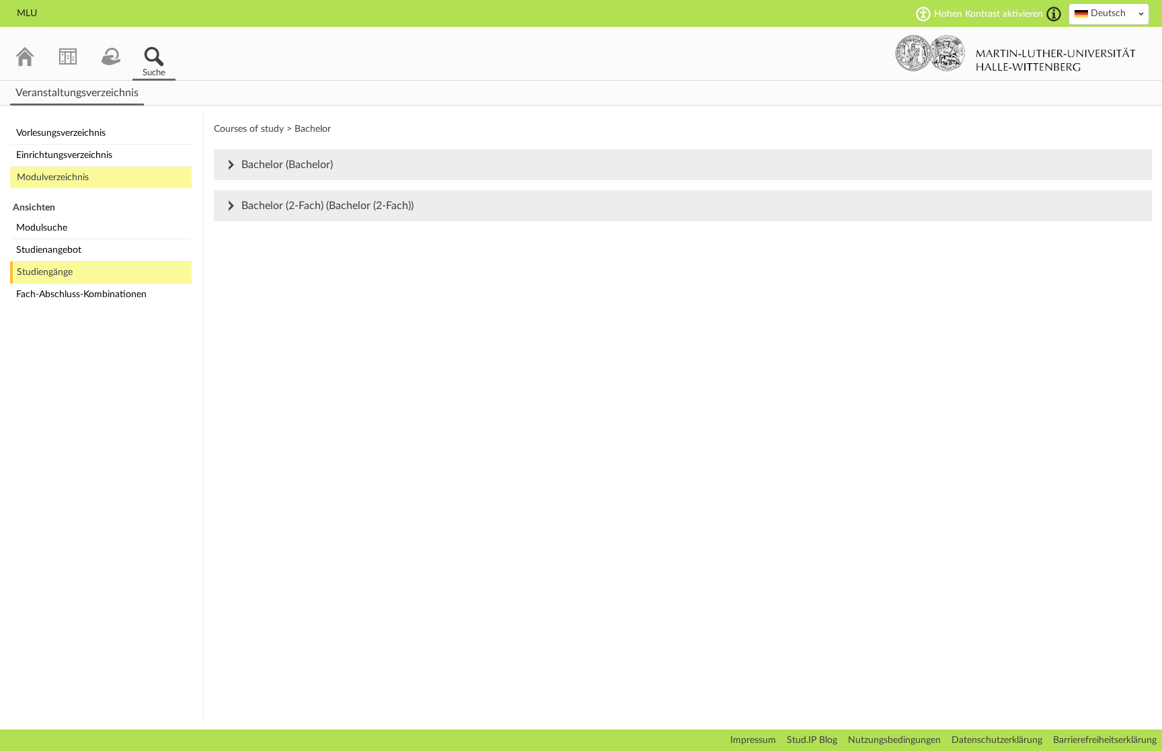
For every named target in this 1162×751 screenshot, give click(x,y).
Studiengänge (45, 272)
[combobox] (1109, 14)
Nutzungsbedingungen (894, 740)
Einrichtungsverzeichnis (64, 155)
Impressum (753, 740)
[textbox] (1109, 13)
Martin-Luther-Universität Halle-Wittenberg (1016, 53)
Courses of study (249, 129)
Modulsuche (41, 228)
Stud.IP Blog (812, 740)
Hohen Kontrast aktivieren (988, 14)
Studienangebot (48, 250)
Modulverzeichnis (53, 177)
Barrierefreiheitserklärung (1105, 740)
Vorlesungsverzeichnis (61, 133)
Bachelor (313, 129)
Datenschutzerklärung (997, 740)
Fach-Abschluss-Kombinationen (81, 294)
